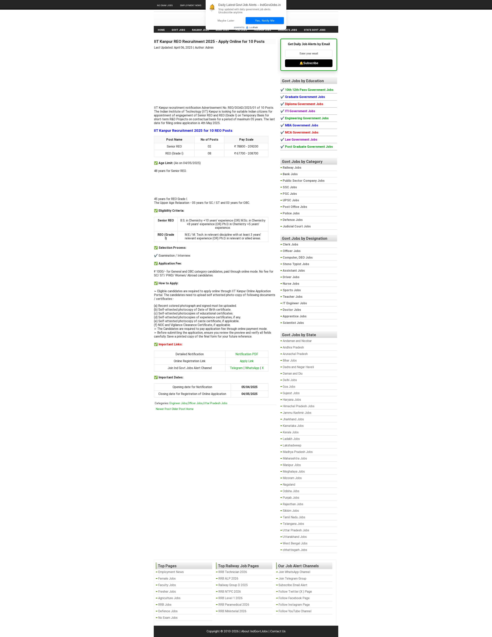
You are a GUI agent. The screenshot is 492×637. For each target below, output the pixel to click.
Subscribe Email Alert (292, 585)
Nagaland (289, 484)
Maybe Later (226, 20)
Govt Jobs (178, 30)
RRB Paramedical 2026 (233, 604)
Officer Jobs (195, 403)
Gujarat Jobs (291, 393)
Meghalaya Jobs (294, 471)
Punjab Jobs (291, 497)
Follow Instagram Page (294, 604)
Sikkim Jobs (291, 511)
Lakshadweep (292, 445)
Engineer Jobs (178, 403)
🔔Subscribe (308, 63)
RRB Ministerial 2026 (232, 611)
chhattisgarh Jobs (295, 550)
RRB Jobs (164, 604)
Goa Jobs (289, 386)
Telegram (236, 368)
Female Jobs (167, 578)
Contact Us (278, 631)
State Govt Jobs (314, 30)
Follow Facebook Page (294, 598)
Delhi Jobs (290, 380)
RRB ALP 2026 (228, 578)
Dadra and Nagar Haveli (298, 367)
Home (161, 30)
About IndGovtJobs (254, 631)
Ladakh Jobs (291, 439)
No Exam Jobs (165, 5)
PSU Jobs (241, 30)
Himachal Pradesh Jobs (298, 406)
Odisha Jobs (291, 491)
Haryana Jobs (292, 399)
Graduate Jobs (287, 30)
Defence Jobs (168, 611)
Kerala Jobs (291, 432)
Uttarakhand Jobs (295, 537)
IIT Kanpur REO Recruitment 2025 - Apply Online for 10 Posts (209, 41)
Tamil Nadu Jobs (294, 517)
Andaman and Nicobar (297, 341)
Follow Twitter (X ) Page (295, 591)
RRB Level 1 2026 (230, 598)
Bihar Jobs (290, 360)
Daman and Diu (293, 373)
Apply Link (247, 361)
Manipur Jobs (292, 465)
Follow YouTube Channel (294, 611)
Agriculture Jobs (169, 598)
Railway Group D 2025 (233, 585)
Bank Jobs (222, 30)
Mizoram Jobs (292, 478)
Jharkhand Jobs (293, 419)
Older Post (178, 409)
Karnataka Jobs (293, 426)
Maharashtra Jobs (295, 458)
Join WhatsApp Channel (294, 572)
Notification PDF (246, 354)
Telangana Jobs (293, 524)
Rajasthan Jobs (293, 504)
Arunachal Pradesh (295, 354)
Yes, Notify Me (265, 20)
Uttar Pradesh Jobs (215, 403)
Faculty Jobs (167, 585)
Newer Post (163, 409)
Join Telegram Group (292, 578)
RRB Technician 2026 (232, 572)
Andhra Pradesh (293, 347)
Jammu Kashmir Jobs (297, 413)
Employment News (190, 5)
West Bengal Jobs (295, 543)
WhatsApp (252, 368)
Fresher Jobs (262, 30)
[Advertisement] (215, 75)
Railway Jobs (200, 30)
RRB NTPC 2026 (229, 591)
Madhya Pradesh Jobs (298, 452)
